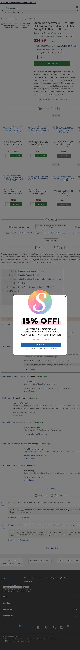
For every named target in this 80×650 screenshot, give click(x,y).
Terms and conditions (50, 348)
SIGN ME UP (40, 345)
